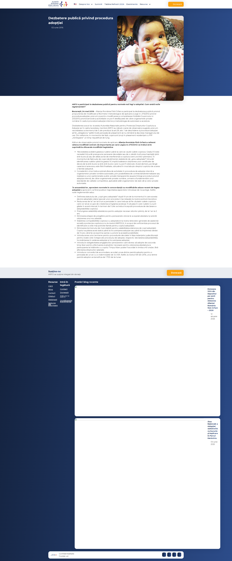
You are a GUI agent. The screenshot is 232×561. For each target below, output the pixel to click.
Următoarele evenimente (66, 301)
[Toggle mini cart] (162, 4)
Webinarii (52, 299)
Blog (50, 289)
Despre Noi (84, 4)
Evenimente (132, 4)
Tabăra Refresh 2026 (114, 4)
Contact (63, 289)
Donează (177, 4)
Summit (98, 4)
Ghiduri (51, 296)
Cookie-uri (63, 556)
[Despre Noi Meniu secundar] (92, 4)
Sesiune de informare (53, 304)
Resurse (144, 4)
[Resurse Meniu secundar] (150, 4)
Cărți (50, 286)
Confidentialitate (66, 554)
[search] (156, 4)
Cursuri (51, 293)
